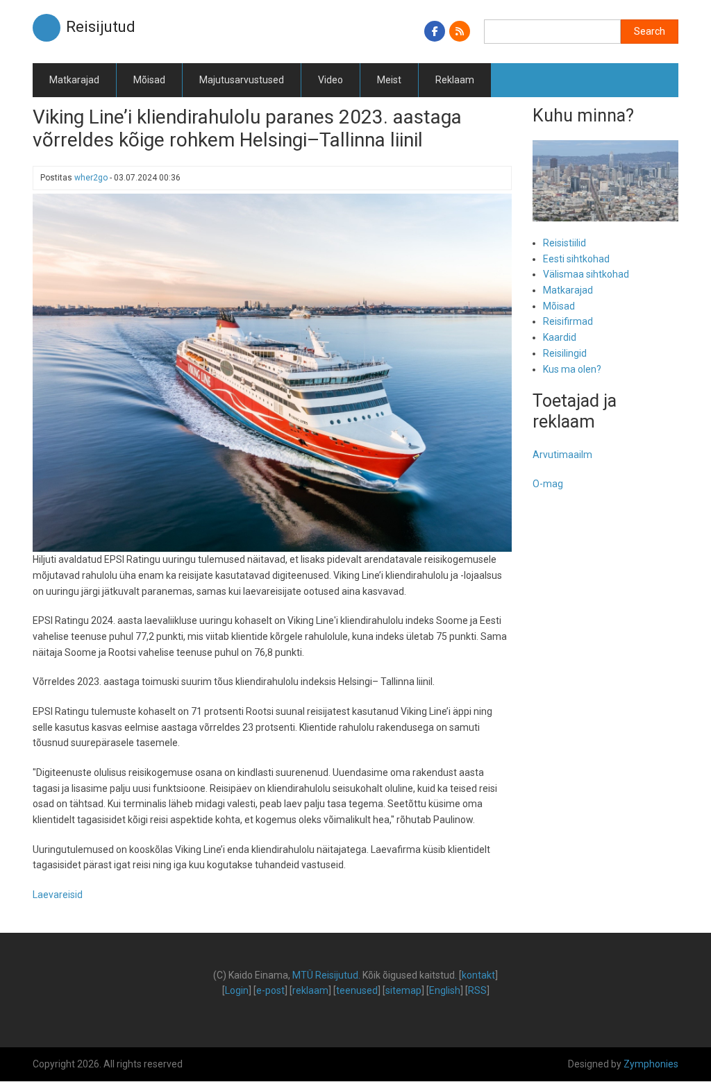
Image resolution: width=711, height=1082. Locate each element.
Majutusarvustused (241, 79)
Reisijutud (100, 26)
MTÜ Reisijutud (325, 975)
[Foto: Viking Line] (272, 372)
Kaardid (559, 337)
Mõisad (149, 79)
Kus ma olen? (572, 369)
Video (330, 79)
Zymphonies (651, 1064)
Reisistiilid (564, 242)
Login (237, 990)
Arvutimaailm (562, 454)
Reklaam (454, 79)
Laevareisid (58, 894)
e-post (270, 990)
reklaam (310, 990)
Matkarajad (74, 79)
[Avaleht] (46, 27)
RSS (477, 990)
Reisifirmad (568, 321)
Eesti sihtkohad (576, 258)
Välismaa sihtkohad (586, 274)
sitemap (403, 990)
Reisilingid (565, 353)
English (444, 990)
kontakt (478, 975)
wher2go (91, 178)
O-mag (548, 483)
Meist (389, 79)
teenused (357, 990)
